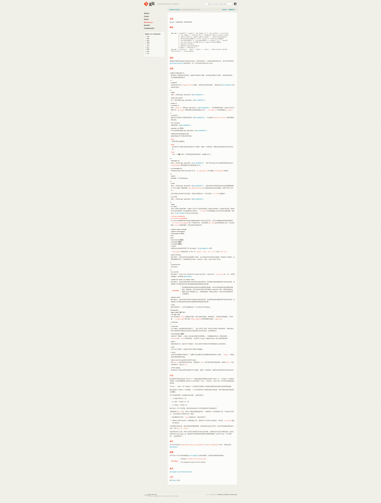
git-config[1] (181, 213)
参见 (148, 51)
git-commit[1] (226, 85)
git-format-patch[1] (176, 63)
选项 (148, 43)
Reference (148, 22)
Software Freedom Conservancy (227, 494)
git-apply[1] (204, 248)
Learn (146, 16)
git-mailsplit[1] (204, 107)
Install (147, 25)
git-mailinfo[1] (198, 94)
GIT (148, 53)
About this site (152, 494)
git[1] (175, 480)
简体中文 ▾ (232, 9)
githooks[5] (187, 276)
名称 (148, 36)
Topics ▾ (225, 9)
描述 (148, 40)
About (146, 13)
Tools (146, 19)
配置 (148, 49)
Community (149, 28)
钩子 (148, 47)
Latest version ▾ (175, 9)
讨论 (148, 45)
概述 (148, 38)
